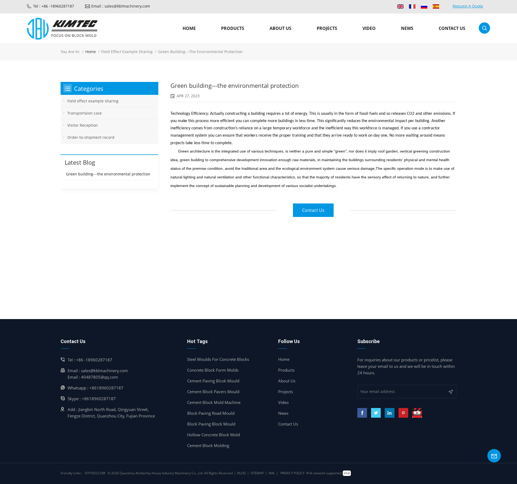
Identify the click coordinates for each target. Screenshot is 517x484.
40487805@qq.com (99, 377)
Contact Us (288, 424)
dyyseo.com (95, 473)
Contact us (452, 28)
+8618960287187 (106, 387)
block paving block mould (211, 424)
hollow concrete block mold (213, 434)
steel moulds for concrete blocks (218, 359)
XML (271, 473)
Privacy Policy (292, 473)
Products (232, 28)
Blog (241, 473)
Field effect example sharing (127, 51)
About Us (286, 380)
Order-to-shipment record (90, 137)
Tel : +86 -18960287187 (53, 6)
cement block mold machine (213, 402)
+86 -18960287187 (94, 359)
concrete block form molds (213, 370)
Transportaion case (84, 113)
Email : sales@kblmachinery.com (120, 6)
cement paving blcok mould (213, 380)
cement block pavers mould (213, 391)
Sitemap (257, 473)
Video (369, 28)
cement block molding (208, 445)
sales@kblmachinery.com (104, 370)
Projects (327, 28)
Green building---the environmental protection (108, 174)
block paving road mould (211, 413)
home (283, 359)
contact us (313, 210)
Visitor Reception (82, 125)
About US (280, 28)
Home (189, 28)
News (407, 28)
